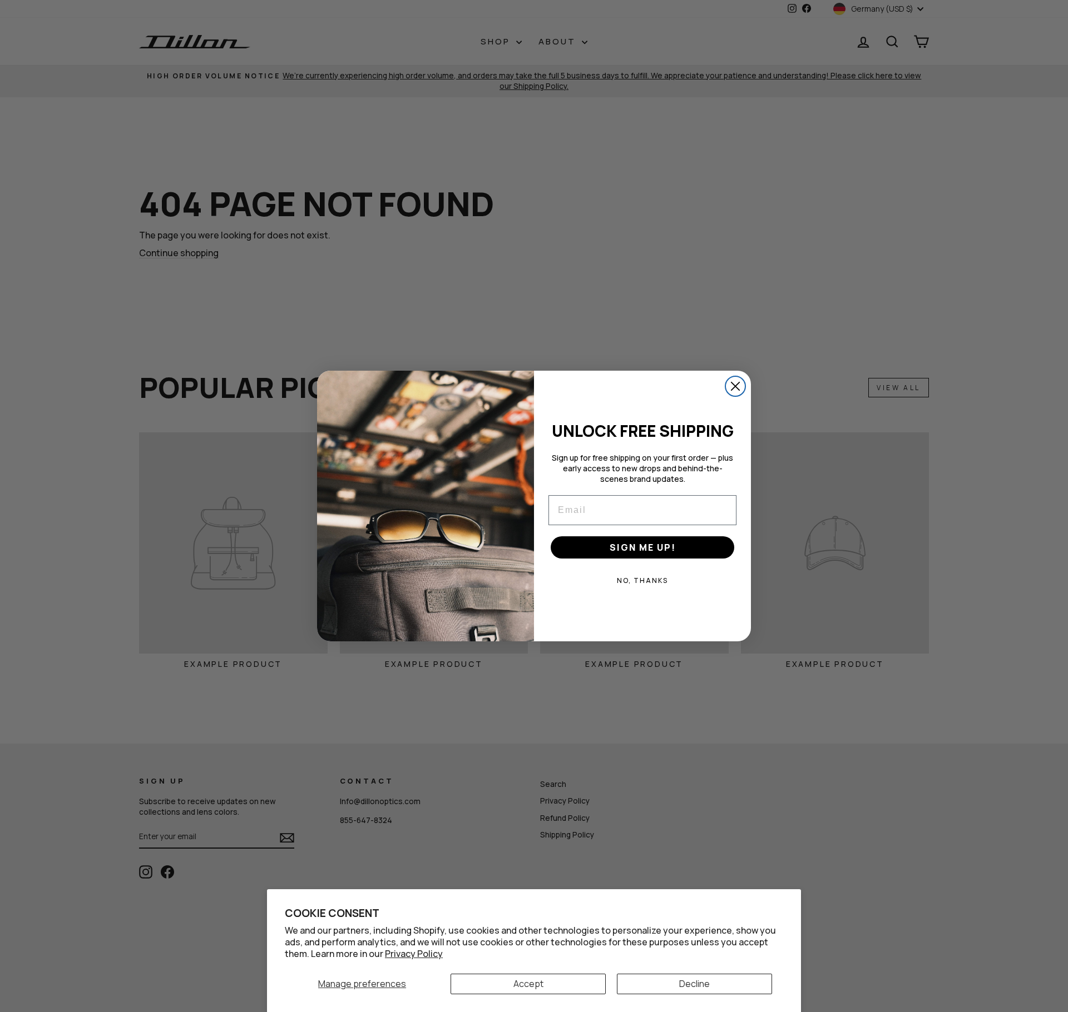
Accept (528, 984)
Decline (694, 984)
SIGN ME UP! (643, 547)
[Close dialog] (735, 386)
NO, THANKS (642, 580)
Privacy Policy (414, 954)
